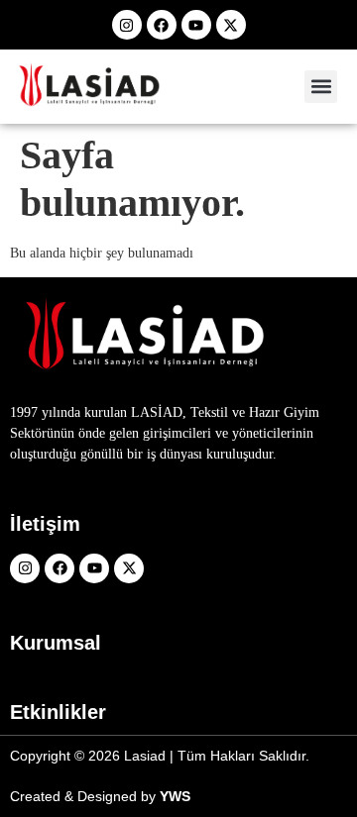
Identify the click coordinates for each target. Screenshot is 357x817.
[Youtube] (196, 25)
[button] (320, 86)
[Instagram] (127, 25)
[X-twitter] (231, 25)
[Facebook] (162, 25)
